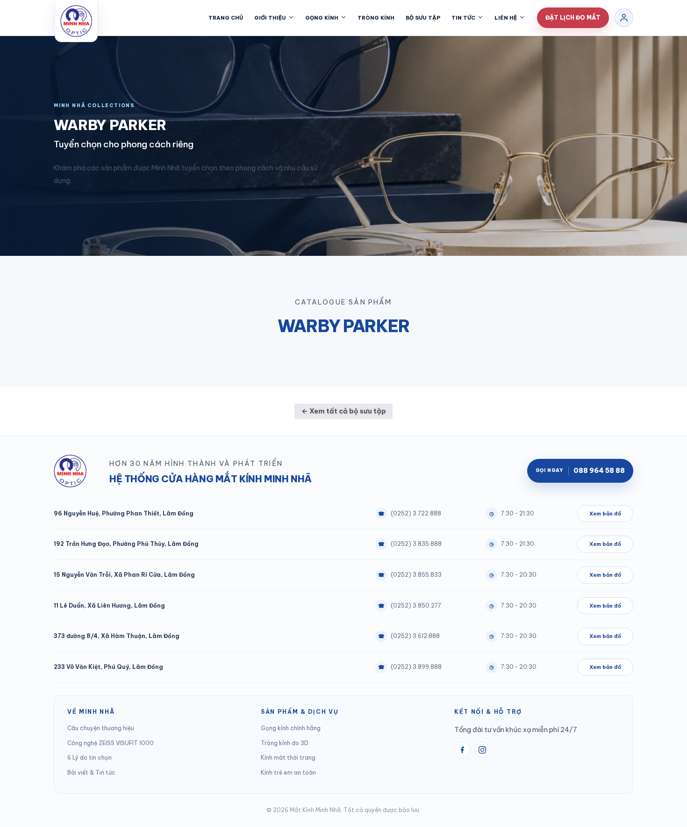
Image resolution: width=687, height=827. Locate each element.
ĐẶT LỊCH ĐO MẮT (573, 17)
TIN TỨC (463, 18)
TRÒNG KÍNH (376, 18)
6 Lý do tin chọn (89, 757)
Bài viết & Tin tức (91, 772)
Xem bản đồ (605, 513)
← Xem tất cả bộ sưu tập (343, 410)
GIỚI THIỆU (270, 18)
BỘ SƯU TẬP (423, 18)
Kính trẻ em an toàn (288, 772)
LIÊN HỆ (505, 18)
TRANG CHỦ (225, 18)
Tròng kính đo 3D (284, 743)
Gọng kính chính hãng (291, 728)
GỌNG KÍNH (321, 18)
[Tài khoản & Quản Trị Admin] (624, 17)
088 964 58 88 (580, 470)
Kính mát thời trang (288, 757)
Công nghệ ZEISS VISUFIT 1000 (110, 743)
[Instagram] (482, 750)
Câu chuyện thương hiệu (100, 728)
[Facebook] (462, 750)
